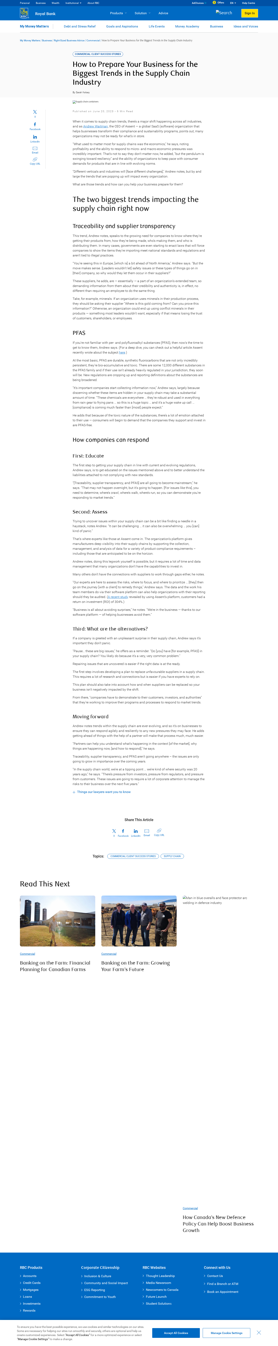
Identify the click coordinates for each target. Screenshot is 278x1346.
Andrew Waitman (95, 126)
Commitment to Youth (100, 1297)
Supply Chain (172, 856)
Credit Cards (31, 1283)
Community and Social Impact (106, 1283)
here (122, 352)
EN (231, 3)
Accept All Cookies (176, 1333)
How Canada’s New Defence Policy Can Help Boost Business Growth (218, 1224)
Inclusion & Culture (97, 1276)
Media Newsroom (158, 1283)
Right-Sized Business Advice (69, 40)
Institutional (72, 3)
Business (41, 3)
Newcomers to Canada (162, 1290)
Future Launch (156, 1297)
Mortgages (30, 1290)
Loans (27, 1297)
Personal (25, 3)
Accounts (29, 1276)
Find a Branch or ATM (222, 1284)
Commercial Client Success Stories (133, 856)
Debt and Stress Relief (80, 26)
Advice (163, 13)
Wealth (55, 3)
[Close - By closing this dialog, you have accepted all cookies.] (258, 1332)
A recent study (118, 597)
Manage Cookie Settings (226, 1333)
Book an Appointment (222, 1292)
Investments (31, 1303)
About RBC (93, 3)
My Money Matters (34, 26)
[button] (225, 13)
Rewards (29, 1310)
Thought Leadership (160, 1276)
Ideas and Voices (246, 26)
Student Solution (158, 1303)
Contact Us (215, 1276)
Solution (141, 13)
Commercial (93, 40)
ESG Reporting (94, 1290)
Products (116, 13)
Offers (221, 2)
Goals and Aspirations (122, 26)
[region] (139, 1333)
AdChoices (198, 3)
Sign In (250, 13)
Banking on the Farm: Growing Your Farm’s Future (135, 967)
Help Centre (248, 3)
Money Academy (187, 26)
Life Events (157, 26)
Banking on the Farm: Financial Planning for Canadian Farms (55, 967)
